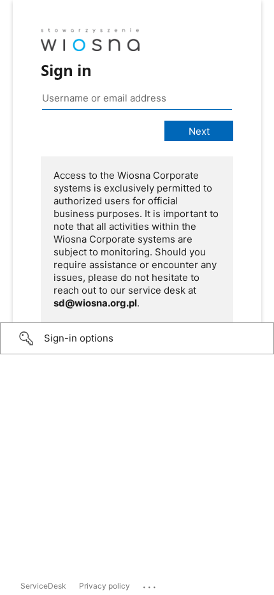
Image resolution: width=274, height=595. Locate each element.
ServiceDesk (43, 586)
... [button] (150, 584)
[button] (137, 338)
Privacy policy (104, 586)
